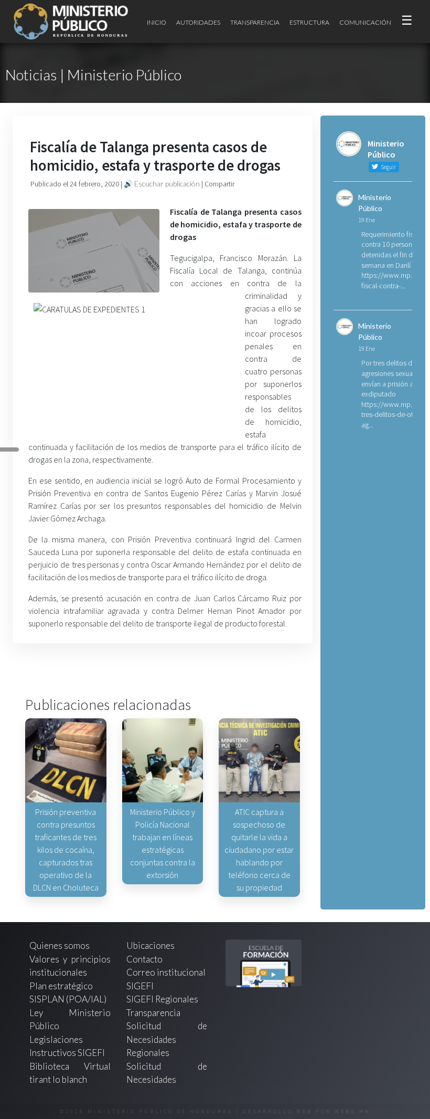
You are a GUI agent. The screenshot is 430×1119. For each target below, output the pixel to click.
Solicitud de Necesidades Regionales (167, 1039)
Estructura (309, 22)
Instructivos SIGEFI (67, 1052)
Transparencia (255, 22)
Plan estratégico (61, 985)
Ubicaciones (150, 945)
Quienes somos (59, 945)
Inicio (156, 22)
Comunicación (365, 22)
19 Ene (366, 220)
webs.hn (353, 1111)
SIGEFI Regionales (162, 999)
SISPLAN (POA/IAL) (67, 999)
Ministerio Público (374, 203)
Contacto (144, 959)
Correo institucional (166, 972)
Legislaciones (56, 1039)
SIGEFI (140, 985)
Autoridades (198, 22)
